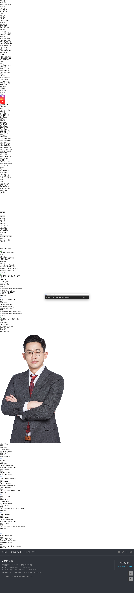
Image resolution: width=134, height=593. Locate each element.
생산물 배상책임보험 (5, 45)
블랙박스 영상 (3, 84)
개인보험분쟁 (3, 47)
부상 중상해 (3, 17)
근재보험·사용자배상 (5, 35)
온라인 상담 (3, 67)
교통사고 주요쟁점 (5, 20)
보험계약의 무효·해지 (5, 51)
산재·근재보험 (4, 27)
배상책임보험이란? (5, 38)
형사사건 (2, 22)
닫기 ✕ (85, 297)
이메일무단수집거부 (30, 552)
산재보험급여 (3, 31)
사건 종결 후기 (4, 86)
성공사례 (2, 8)
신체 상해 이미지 (4, 81)
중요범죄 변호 (3, 26)
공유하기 (129, 246)
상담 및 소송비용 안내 (5, 65)
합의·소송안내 (4, 60)
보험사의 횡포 (3, 49)
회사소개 (2, 1)
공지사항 (2, 76)
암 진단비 (2, 54)
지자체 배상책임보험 (5, 42)
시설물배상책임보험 (5, 40)
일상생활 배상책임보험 (6, 44)
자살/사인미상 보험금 (5, 56)
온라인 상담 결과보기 (5, 72)
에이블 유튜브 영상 (5, 83)
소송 (1, 63)
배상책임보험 (3, 36)
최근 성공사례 (3, 11)
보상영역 (2, 15)
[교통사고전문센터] (67, 294)
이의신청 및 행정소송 (5, 33)
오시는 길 (2, 6)
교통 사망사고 (3, 19)
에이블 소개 (3, 3)
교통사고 (2, 13)
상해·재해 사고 (4, 52)
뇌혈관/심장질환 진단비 (6, 58)
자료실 (1, 74)
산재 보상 (2, 29)
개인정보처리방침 (16, 552)
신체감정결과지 (4, 79)
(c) (10, 576)
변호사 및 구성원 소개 (5, 4)
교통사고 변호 (3, 24)
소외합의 (2, 61)
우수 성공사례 (3, 10)
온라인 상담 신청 (4, 68)
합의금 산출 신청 (4, 70)
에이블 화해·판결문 (5, 77)
